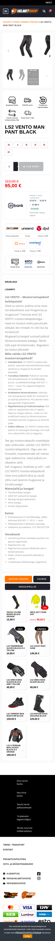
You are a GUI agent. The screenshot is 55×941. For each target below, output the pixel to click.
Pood (16, 21)
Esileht (7, 21)
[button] (5, 11)
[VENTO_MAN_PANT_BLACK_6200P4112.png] (27, 46)
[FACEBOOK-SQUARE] (39, 874)
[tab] (18, 579)
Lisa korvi (32, 166)
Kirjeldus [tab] (11, 282)
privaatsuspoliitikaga (28, 932)
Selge (27, 936)
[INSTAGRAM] (39, 878)
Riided (24, 21)
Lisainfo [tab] (10, 289)
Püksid (34, 21)
